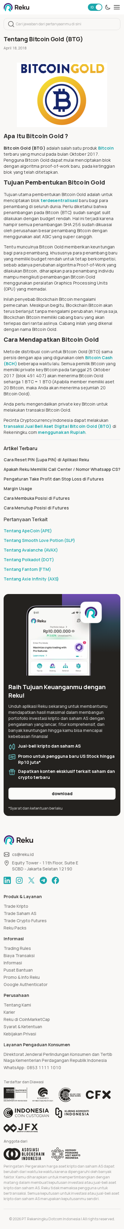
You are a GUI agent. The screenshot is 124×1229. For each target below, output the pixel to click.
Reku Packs (15, 928)
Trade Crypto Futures (25, 920)
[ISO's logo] (69, 1094)
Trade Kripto (16, 906)
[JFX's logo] (21, 1128)
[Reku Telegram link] (43, 880)
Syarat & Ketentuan (23, 1026)
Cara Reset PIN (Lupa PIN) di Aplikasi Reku (46, 459)
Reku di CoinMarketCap (27, 1019)
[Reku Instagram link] (19, 880)
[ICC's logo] (26, 1113)
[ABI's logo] (23, 1154)
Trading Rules (17, 948)
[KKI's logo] (72, 1113)
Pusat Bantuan (18, 970)
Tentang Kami (17, 1005)
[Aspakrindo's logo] (66, 1154)
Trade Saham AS (20, 913)
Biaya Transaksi (19, 955)
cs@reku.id (23, 854)
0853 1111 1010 (44, 1067)
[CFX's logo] (98, 1094)
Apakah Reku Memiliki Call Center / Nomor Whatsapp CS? (62, 469)
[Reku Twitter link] (31, 880)
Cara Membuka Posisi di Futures (37, 498)
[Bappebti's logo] (15, 1094)
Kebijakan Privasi (20, 1034)
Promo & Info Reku (22, 977)
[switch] (95, 7)
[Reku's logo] (16, 7)
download (62, 793)
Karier (9, 1012)
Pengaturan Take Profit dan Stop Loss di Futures (54, 479)
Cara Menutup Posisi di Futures (36, 508)
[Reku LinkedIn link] (7, 880)
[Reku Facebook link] (55, 880)
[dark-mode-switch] (108, 7)
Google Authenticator (26, 984)
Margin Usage (18, 488)
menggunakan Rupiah (61, 432)
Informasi (13, 963)
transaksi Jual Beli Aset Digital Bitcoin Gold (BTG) (58, 426)
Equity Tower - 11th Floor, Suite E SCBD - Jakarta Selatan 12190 (45, 866)
